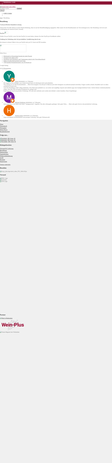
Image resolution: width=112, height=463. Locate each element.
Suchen (19, 8)
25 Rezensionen (6, 68)
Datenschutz (4, 152)
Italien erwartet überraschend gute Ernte (14, 61)
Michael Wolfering (20, 102)
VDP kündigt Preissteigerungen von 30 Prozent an (17, 62)
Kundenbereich (5, 131)
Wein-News (3, 130)
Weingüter (3, 128)
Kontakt (2, 160)
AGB (1, 158)
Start (1, 18)
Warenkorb (3, 126)
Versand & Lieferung (6, 148)
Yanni (16, 81)
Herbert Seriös (19, 115)
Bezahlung (3, 150)
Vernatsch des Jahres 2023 (11, 57)
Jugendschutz (4, 154)
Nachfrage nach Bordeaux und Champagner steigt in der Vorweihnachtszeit (24, 59)
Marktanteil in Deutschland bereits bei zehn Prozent (18, 56)
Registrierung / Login (9, 2)
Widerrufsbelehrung (6, 156)
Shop (1, 124)
